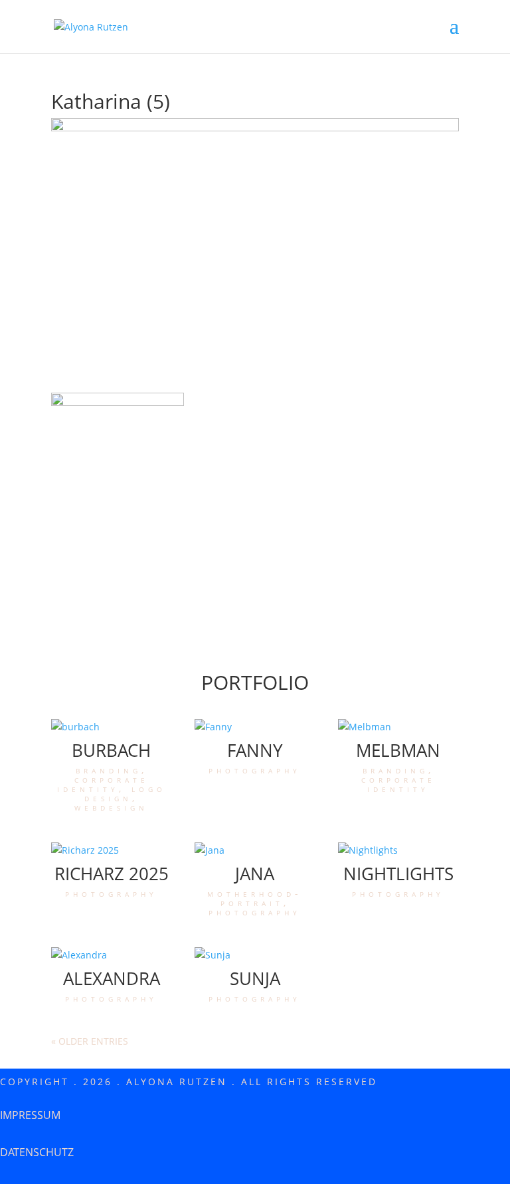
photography (255, 769)
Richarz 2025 (111, 874)
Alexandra (111, 978)
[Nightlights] (398, 850)
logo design (125, 793)
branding (108, 769)
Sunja (255, 978)
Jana (254, 874)
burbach (111, 750)
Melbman (398, 750)
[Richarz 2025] (111, 850)
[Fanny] (255, 727)
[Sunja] (255, 955)
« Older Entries (89, 1041)
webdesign (111, 807)
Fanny (255, 750)
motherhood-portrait (254, 898)
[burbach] (111, 727)
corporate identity (103, 784)
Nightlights (398, 874)
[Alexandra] (111, 955)
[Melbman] (398, 727)
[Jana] (255, 850)
